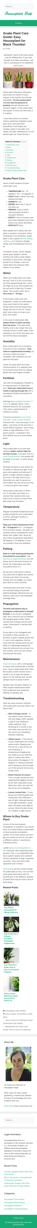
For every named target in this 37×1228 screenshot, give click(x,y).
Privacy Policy (18, 1218)
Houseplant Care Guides (15, 1011)
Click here (7, 869)
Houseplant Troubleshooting (15, 1209)
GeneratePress (18, 1225)
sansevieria (21, 1014)
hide (23, 142)
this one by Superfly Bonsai (14, 559)
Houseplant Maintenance (14, 1202)
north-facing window (11, 456)
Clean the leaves (10, 664)
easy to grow (10, 1014)
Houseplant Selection (13, 1206)
